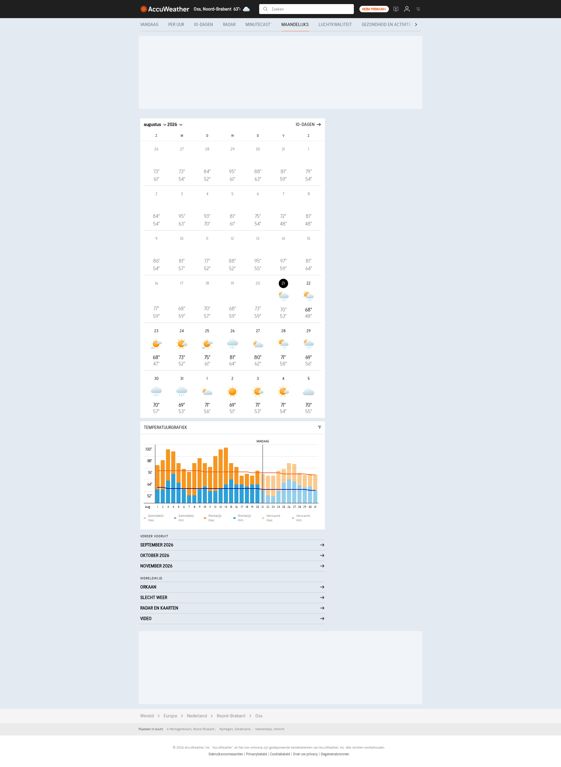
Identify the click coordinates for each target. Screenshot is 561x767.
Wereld (147, 716)
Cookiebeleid (280, 754)
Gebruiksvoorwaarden (226, 754)
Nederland (197, 716)
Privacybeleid (257, 754)
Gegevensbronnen (335, 754)
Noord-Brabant (231, 716)
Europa (170, 716)
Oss (258, 716)
